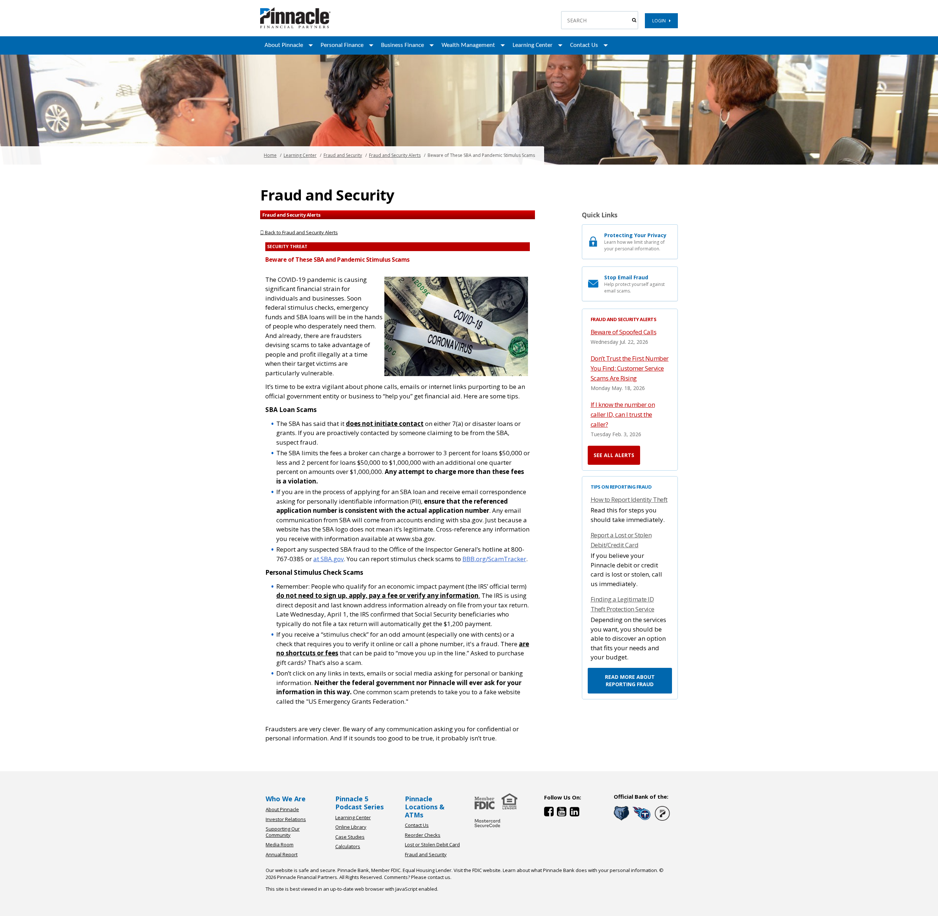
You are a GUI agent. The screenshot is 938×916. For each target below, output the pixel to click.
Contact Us (584, 45)
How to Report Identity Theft (629, 499)
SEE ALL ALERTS (614, 455)
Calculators (347, 846)
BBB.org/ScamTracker (494, 559)
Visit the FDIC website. (478, 870)
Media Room (279, 844)
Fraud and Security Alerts (395, 155)
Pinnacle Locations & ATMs (424, 806)
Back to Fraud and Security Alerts (301, 232)
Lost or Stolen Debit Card (432, 844)
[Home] (487, 828)
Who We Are (286, 798)
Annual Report (282, 854)
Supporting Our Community (283, 831)
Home (270, 155)
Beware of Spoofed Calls (624, 332)
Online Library (350, 827)
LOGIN (660, 21)
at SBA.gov (328, 559)
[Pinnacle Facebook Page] (550, 813)
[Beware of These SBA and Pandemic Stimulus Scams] (295, 26)
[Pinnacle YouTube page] (563, 813)
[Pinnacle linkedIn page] (575, 813)
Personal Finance (342, 45)
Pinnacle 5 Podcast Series (359, 802)
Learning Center (533, 45)
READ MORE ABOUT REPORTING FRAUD (630, 680)
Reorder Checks (422, 835)
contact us (439, 877)
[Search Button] (634, 20)
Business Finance (402, 45)
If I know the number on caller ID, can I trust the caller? (623, 414)
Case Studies (350, 837)
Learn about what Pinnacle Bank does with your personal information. (580, 870)
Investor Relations (286, 819)
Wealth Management (468, 45)
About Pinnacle (284, 45)
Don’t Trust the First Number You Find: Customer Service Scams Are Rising (630, 368)
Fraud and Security (343, 155)
